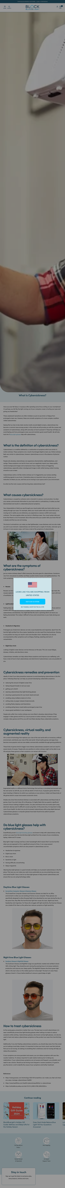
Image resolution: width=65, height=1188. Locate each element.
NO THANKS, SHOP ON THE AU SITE (32, 607)
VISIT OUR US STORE (32, 602)
